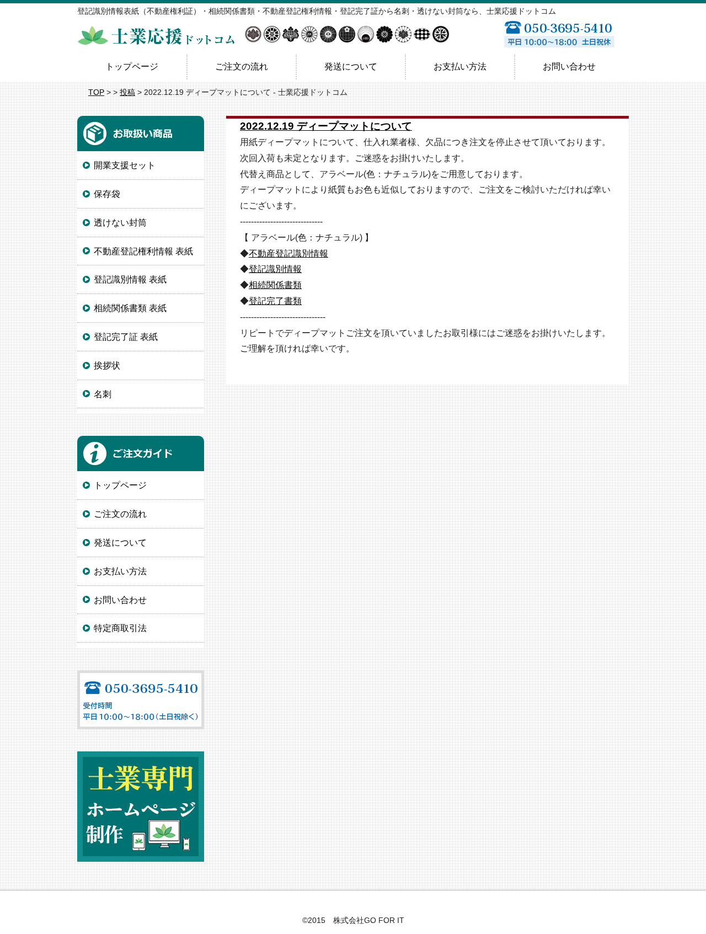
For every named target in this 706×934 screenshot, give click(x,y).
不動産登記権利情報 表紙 (143, 251)
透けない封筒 (120, 222)
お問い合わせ (569, 66)
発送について (350, 66)
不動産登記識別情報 (288, 253)
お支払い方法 (460, 66)
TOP (96, 92)
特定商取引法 (120, 628)
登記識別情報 (275, 269)
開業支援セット (125, 165)
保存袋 (107, 194)
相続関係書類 (275, 285)
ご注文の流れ (241, 66)
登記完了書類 (275, 301)
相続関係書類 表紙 (130, 308)
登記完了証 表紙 (126, 336)
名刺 (102, 394)
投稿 (127, 92)
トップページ (131, 66)
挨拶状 (107, 365)
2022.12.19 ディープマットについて (326, 126)
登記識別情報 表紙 (130, 279)
